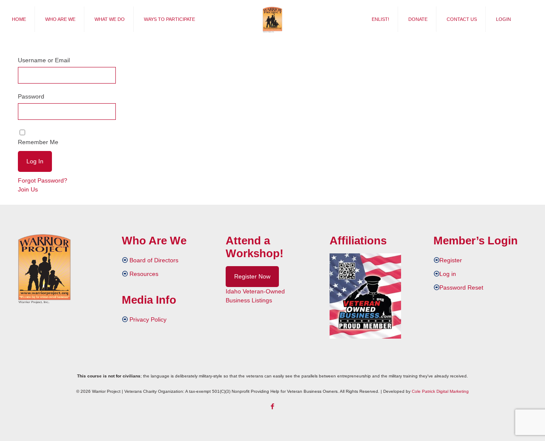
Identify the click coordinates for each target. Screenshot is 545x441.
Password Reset (461, 287)
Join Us (28, 189)
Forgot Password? (42, 180)
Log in (447, 273)
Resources (143, 273)
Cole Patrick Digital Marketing (440, 391)
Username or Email (44, 60)
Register (450, 260)
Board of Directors (153, 260)
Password (31, 96)
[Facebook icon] (273, 406)
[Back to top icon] (504, 423)
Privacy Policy (147, 319)
